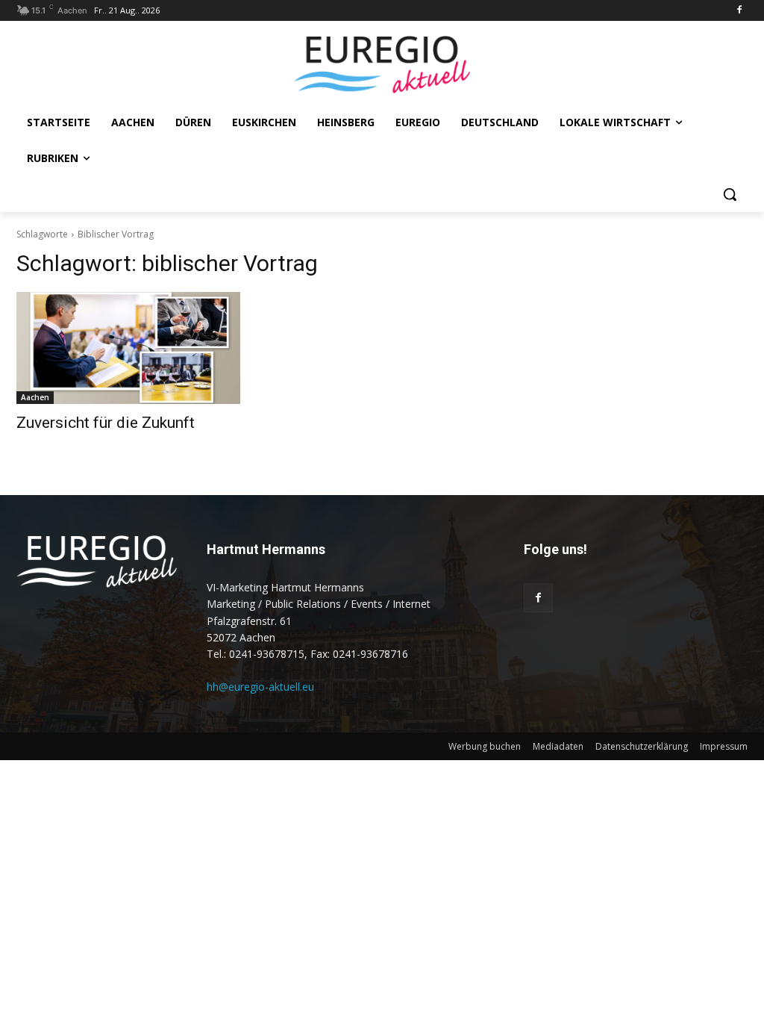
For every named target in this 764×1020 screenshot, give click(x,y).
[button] (730, 194)
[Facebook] (739, 10)
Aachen (35, 397)
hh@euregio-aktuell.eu (260, 687)
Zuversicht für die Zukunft (105, 423)
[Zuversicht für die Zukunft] (128, 348)
